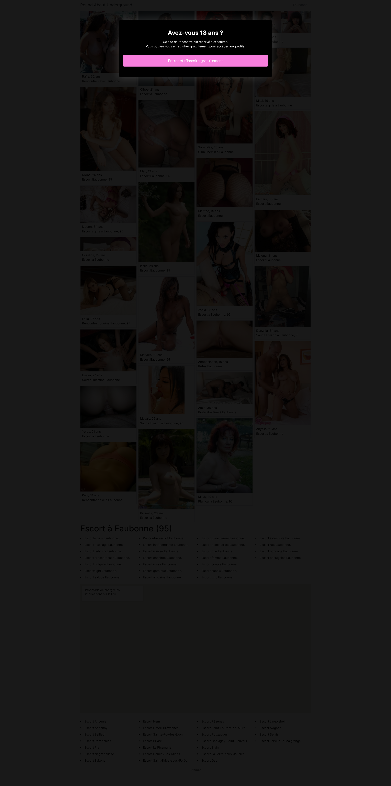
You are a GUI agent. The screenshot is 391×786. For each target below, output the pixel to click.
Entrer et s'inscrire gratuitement (195, 61)
